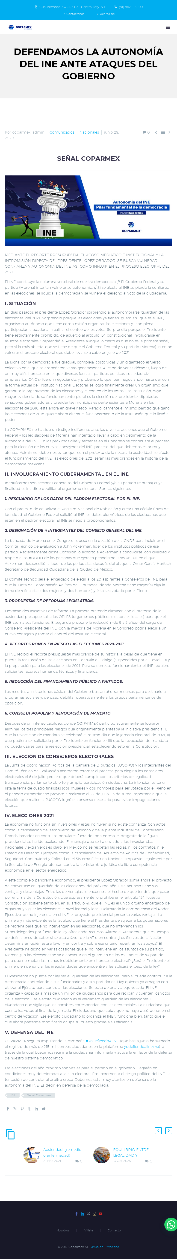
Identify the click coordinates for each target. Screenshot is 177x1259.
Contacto (114, 1230)
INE (13, 1095)
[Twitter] (15, 1108)
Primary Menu (168, 27)
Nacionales (89, 132)
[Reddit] (43, 1108)
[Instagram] (94, 1214)
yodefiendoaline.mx (141, 1046)
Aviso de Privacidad (105, 1247)
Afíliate (88, 1230)
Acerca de (107, 14)
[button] (158, 1130)
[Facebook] (8, 1108)
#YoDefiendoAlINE (102, 1041)
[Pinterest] (22, 1108)
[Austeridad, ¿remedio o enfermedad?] (33, 1155)
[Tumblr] (29, 1108)
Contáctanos (75, 14)
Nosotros (62, 1230)
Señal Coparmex (39, 1095)
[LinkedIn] (36, 1108)
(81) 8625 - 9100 (131, 7)
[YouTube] (100, 1214)
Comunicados (62, 132)
